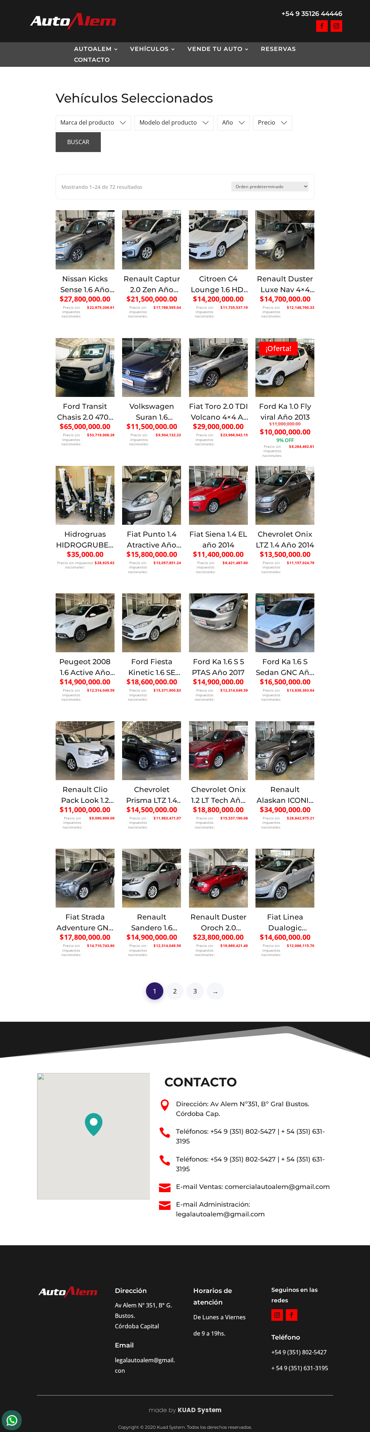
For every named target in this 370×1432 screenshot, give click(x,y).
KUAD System (199, 1410)
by (171, 1410)
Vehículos (149, 49)
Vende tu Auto (215, 49)
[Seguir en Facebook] (322, 26)
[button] (93, 1124)
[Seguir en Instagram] (336, 26)
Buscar (78, 142)
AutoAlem (93, 49)
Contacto (92, 60)
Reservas (278, 49)
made (158, 1410)
